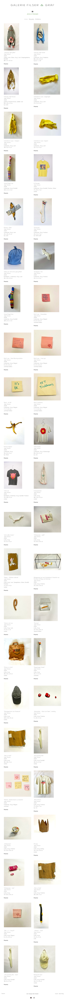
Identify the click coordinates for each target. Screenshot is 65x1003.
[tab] (26, 19)
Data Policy (61, 993)
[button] (32, 11)
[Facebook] (31, 997)
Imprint (56, 993)
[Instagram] (34, 997)
